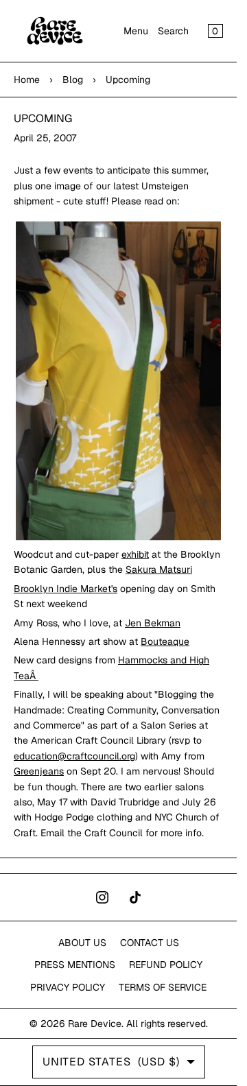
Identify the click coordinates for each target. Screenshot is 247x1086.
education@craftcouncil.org (74, 756)
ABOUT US (82, 942)
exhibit (135, 554)
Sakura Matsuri (159, 569)
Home (27, 79)
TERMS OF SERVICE (163, 987)
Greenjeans (39, 771)
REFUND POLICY (165, 964)
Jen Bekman (152, 623)
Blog (72, 79)
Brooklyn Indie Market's (65, 588)
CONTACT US (149, 942)
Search (173, 31)
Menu (136, 31)
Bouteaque (165, 641)
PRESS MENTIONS (74, 964)
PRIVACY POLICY (67, 987)
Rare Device (94, 1023)
